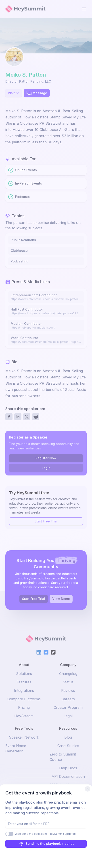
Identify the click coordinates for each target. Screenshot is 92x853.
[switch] (9, 834)
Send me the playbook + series (50, 843)
